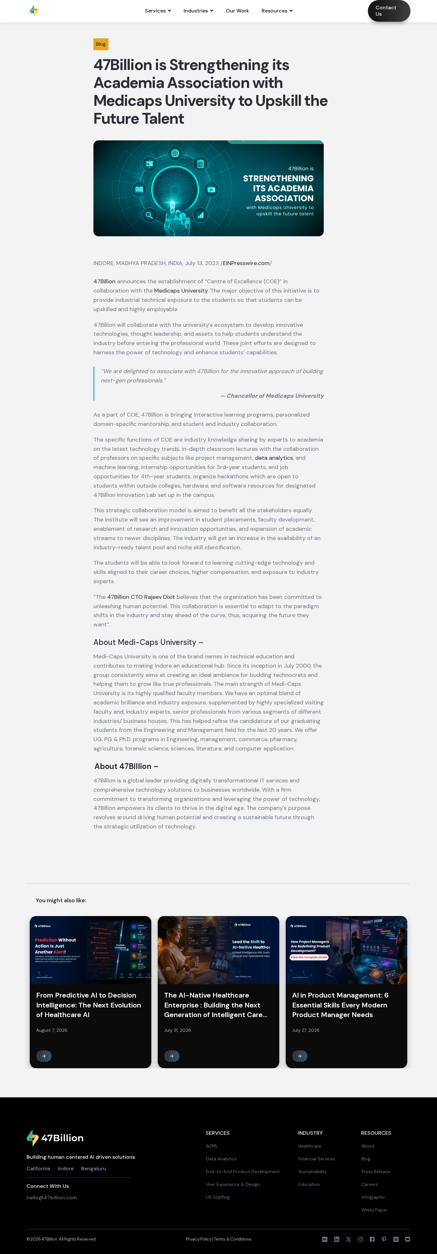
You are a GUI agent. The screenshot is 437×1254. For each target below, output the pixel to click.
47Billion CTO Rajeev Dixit (141, 597)
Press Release (376, 1171)
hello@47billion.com (52, 1197)
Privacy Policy (199, 1239)
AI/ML (212, 1146)
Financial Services (316, 1159)
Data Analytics (221, 1159)
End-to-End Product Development (243, 1171)
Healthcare (309, 1146)
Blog (366, 1159)
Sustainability (312, 1171)
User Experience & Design (233, 1184)
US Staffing (218, 1197)
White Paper (374, 1210)
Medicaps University (181, 290)
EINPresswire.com (246, 263)
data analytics (274, 458)
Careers (370, 1184)
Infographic (373, 1197)
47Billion (104, 281)
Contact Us (386, 10)
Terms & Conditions (232, 1239)
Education (309, 1184)
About (368, 1146)
